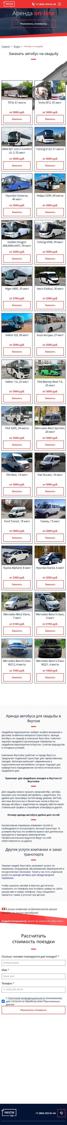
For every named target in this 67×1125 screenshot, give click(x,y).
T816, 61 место (17, 102)
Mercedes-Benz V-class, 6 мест (50, 616)
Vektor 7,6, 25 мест (16, 382)
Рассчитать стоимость (33, 23)
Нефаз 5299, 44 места (50, 195)
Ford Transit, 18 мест (17, 521)
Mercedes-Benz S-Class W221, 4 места (50, 662)
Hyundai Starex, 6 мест (50, 568)
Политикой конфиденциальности (26, 998)
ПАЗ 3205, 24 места (17, 428)
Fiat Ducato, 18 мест (50, 475)
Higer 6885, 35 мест (17, 288)
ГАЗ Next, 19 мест (16, 475)
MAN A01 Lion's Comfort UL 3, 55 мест (17, 150)
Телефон (7, 983)
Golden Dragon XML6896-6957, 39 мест (17, 243)
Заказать (17, 119)
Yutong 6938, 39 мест (50, 242)
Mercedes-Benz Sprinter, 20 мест (50, 430)
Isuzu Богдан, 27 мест (50, 335)
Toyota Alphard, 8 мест (17, 568)
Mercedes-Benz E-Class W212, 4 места (17, 662)
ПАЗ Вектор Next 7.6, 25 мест (50, 383)
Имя (5, 970)
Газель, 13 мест (50, 521)
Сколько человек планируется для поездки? (30, 956)
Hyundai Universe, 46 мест (17, 197)
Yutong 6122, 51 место (50, 149)
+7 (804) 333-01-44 (46, 4)
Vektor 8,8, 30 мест (16, 335)
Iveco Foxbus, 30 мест (50, 288)
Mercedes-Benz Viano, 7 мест (16, 616)
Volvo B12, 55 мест (50, 102)
